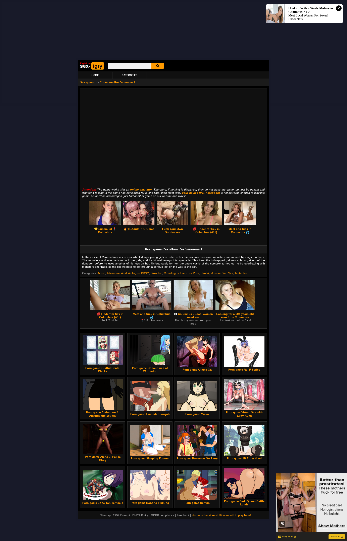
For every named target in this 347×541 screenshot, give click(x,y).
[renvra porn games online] (197, 499)
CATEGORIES (129, 75)
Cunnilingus (171, 273)
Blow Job (156, 273)
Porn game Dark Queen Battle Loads (244, 503)
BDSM (145, 273)
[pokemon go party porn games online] (197, 454)
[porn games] (92, 69)
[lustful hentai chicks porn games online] (103, 364)
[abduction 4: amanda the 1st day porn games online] (103, 408)
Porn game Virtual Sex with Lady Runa (244, 414)
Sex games (87, 82)
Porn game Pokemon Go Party (197, 458)
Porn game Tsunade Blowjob (150, 414)
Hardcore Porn (189, 273)
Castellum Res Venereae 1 (117, 82)
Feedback (183, 515)
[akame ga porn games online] (197, 366)
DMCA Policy (140, 515)
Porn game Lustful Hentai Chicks (102, 369)
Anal (124, 273)
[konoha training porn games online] (150, 499)
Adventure (113, 273)
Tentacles (241, 273)
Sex (230, 273)
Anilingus (134, 273)
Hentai (205, 273)
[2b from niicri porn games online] (244, 454)
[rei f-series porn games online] (244, 366)
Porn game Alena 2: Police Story (103, 458)
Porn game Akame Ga (197, 369)
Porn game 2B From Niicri (244, 458)
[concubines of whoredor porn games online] (150, 364)
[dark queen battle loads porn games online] (244, 497)
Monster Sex (218, 273)
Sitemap (105, 515)
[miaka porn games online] (197, 410)
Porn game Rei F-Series (244, 369)
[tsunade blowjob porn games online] (150, 410)
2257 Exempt (121, 515)
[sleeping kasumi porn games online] (150, 454)
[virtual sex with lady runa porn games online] (244, 408)
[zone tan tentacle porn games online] (103, 499)
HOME (95, 75)
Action (101, 273)
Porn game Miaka (197, 414)
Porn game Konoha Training (150, 502)
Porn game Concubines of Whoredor (150, 369)
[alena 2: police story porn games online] (103, 453)
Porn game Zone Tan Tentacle (102, 502)
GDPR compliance (162, 515)
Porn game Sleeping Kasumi (150, 458)
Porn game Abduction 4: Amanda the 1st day (102, 414)
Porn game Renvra (197, 502)
